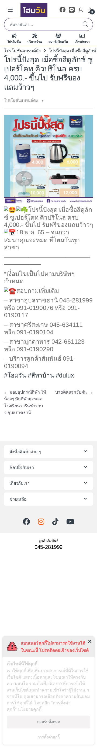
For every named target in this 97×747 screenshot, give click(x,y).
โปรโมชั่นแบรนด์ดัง (22, 51)
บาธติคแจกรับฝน (74, 392)
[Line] (72, 10)
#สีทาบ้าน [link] (41, 375)
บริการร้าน (34, 42)
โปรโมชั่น (14, 42)
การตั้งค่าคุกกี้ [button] (48, 737)
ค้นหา (85, 24)
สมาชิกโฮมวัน (58, 42)
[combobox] (41, 24)
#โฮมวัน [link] (15, 375)
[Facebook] (62, 10)
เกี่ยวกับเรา (82, 42)
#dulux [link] (65, 375)
